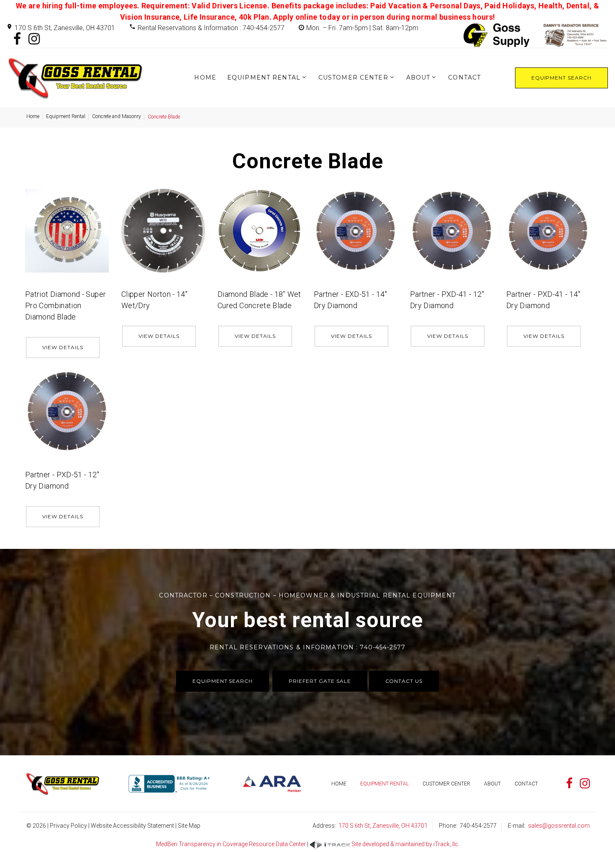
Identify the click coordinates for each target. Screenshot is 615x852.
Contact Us (404, 681)
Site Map (189, 825)
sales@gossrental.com (559, 825)
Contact (464, 77)
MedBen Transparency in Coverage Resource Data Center (231, 844)
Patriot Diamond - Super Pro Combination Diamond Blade (65, 305)
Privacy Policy (68, 825)
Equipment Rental (263, 77)
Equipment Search (561, 78)
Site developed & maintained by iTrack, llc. (405, 844)
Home (205, 77)
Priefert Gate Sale (320, 681)
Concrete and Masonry (116, 116)
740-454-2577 (478, 825)
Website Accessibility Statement (132, 825)
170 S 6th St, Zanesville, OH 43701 (65, 28)
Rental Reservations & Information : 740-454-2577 (211, 28)
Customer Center (353, 77)
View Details (62, 347)
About (418, 77)
